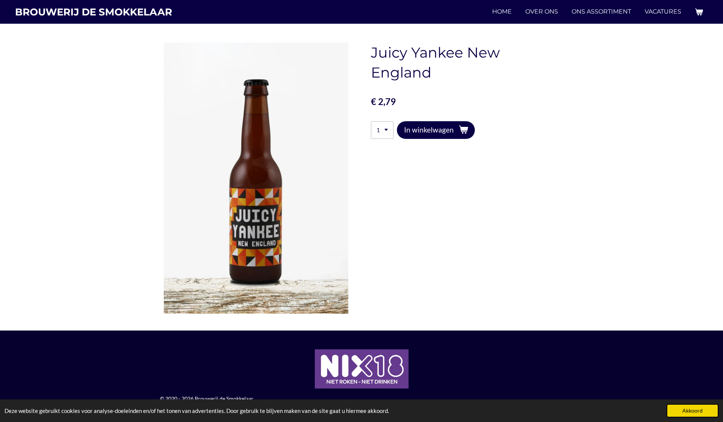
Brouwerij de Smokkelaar (93, 12)
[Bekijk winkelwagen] (699, 12)
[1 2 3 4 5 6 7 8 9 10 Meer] (382, 130)
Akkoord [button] (692, 411)
